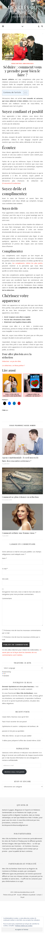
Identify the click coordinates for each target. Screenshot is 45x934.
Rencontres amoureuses (23, 63)
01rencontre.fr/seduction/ (11, 183)
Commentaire (7, 598)
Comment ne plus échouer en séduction (20, 497)
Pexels (13, 841)
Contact (38, 895)
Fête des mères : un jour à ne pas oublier (17, 736)
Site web (5, 579)
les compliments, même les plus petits (27, 263)
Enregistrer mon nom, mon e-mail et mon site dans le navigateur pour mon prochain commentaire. (21, 593)
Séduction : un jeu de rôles (11, 361)
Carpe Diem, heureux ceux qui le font (15, 717)
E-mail (5, 569)
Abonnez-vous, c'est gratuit (14, 772)
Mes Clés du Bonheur (22, 9)
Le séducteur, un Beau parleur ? (13, 365)
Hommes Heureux (32, 846)
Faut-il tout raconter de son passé (14, 721)
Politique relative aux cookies (23, 926)
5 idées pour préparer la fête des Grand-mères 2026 (21, 740)
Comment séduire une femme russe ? (19, 533)
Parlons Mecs (26, 843)
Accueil (19, 895)
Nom (4, 558)
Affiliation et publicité (28, 895)
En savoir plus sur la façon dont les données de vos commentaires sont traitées (21, 652)
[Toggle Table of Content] (24, 92)
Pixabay (21, 841)
